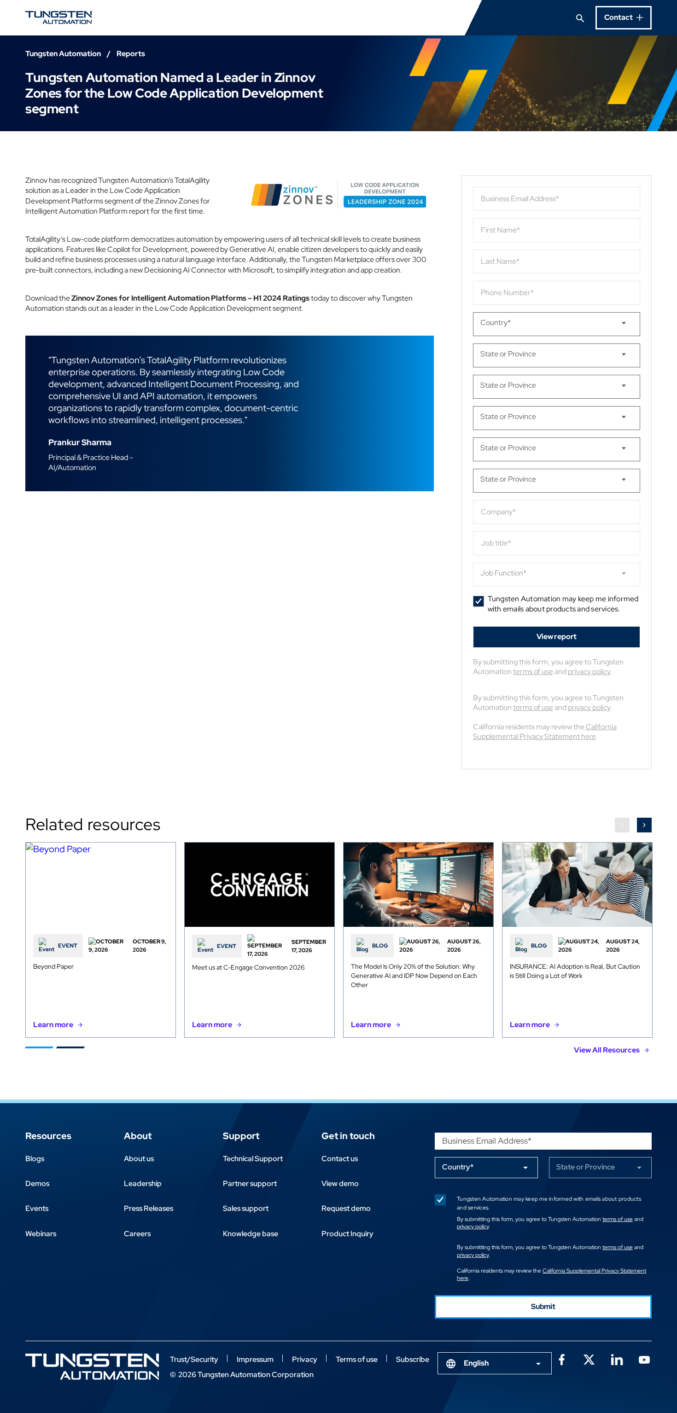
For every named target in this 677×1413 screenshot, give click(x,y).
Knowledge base (250, 1234)
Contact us (339, 1158)
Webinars (40, 1234)
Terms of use (357, 1359)
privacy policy (589, 671)
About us (139, 1158)
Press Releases (148, 1208)
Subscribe (412, 1359)
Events (36, 1208)
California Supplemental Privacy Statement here (545, 731)
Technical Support (253, 1158)
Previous (622, 825)
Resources (48, 1136)
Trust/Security (194, 1359)
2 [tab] (70, 1047)
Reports (131, 53)
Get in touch (348, 1136)
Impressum (255, 1359)
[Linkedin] (616, 1359)
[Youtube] (644, 1359)
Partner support (250, 1183)
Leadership (143, 1183)
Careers (137, 1234)
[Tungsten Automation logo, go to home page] (92, 1367)
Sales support (245, 1208)
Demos (37, 1183)
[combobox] (495, 1363)
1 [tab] (39, 1047)
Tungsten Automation (63, 53)
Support (241, 1136)
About (138, 1136)
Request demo (346, 1208)
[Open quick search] (580, 17)
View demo (340, 1183)
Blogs (34, 1158)
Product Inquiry (347, 1234)
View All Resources (607, 1050)
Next (644, 825)
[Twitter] (589, 1359)
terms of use (533, 671)
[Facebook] (561, 1359)
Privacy (304, 1359)
